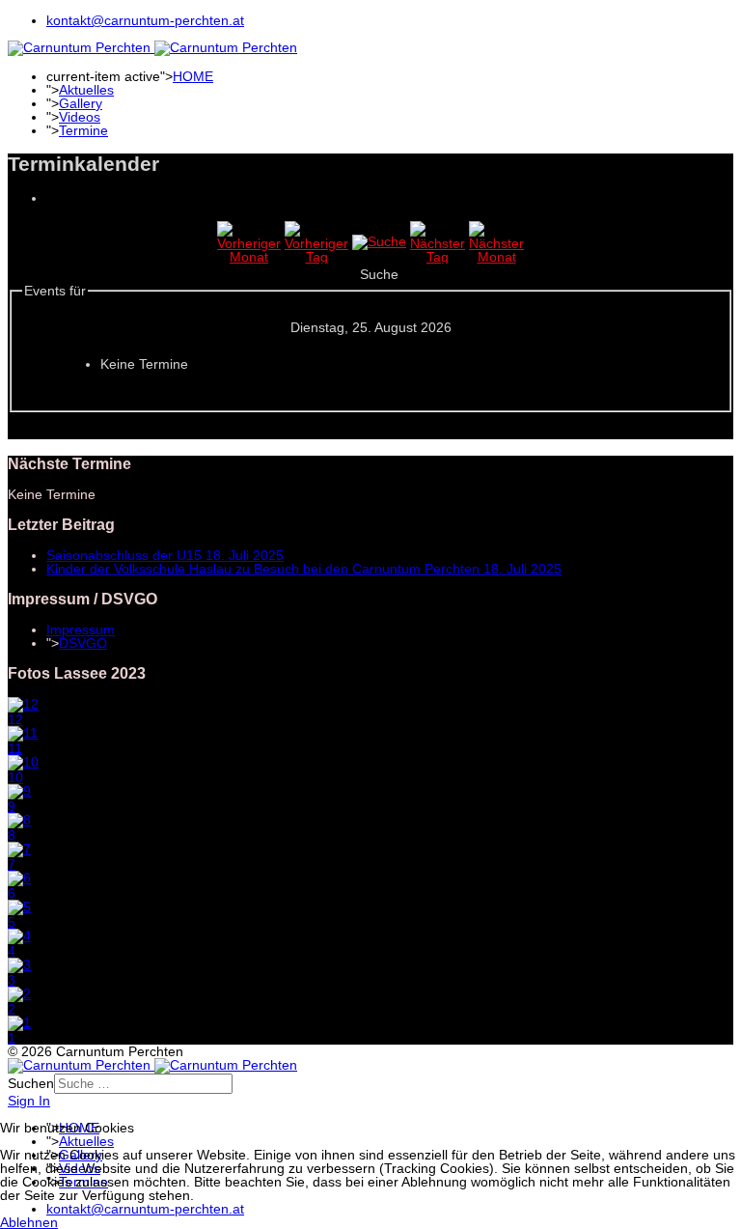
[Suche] (379, 241)
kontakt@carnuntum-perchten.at (145, 20)
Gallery (80, 103)
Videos (79, 117)
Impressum (80, 629)
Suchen (31, 1083)
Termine (83, 130)
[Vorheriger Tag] (316, 257)
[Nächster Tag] (437, 257)
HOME (193, 76)
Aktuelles (86, 90)
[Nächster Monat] (496, 257)
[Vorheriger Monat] (249, 257)
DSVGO (83, 643)
